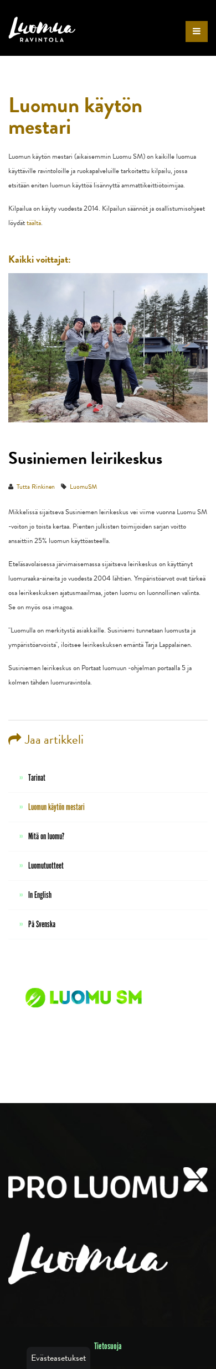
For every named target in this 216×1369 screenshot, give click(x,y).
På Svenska (41, 925)
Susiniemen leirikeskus (85, 458)
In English (40, 895)
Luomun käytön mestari (56, 807)
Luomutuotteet (46, 866)
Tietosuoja (108, 1346)
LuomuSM (83, 487)
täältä (34, 222)
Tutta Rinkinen (36, 487)
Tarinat (36, 778)
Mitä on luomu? (46, 837)
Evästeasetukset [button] (58, 1358)
